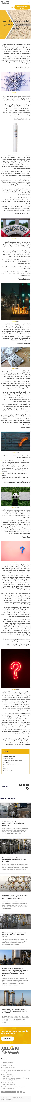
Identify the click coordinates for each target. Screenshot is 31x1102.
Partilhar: (6, 768)
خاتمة (6, 766)
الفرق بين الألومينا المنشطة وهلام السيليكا (13, 760)
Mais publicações (9, 771)
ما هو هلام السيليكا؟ (8, 758)
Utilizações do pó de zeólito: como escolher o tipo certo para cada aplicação (14, 934)
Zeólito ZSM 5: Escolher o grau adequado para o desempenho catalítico (13, 823)
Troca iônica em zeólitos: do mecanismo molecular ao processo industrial (14, 859)
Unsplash (14, 92)
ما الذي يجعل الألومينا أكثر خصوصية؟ (12, 764)
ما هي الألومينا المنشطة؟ (9, 756)
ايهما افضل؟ (7, 762)
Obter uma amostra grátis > (22, 7)
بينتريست (14, 153)
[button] (20, 785)
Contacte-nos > (7, 1038)
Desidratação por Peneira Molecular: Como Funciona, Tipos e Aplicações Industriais (15, 1011)
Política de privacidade (8, 1092)
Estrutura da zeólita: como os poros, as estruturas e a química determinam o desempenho (14, 896)
